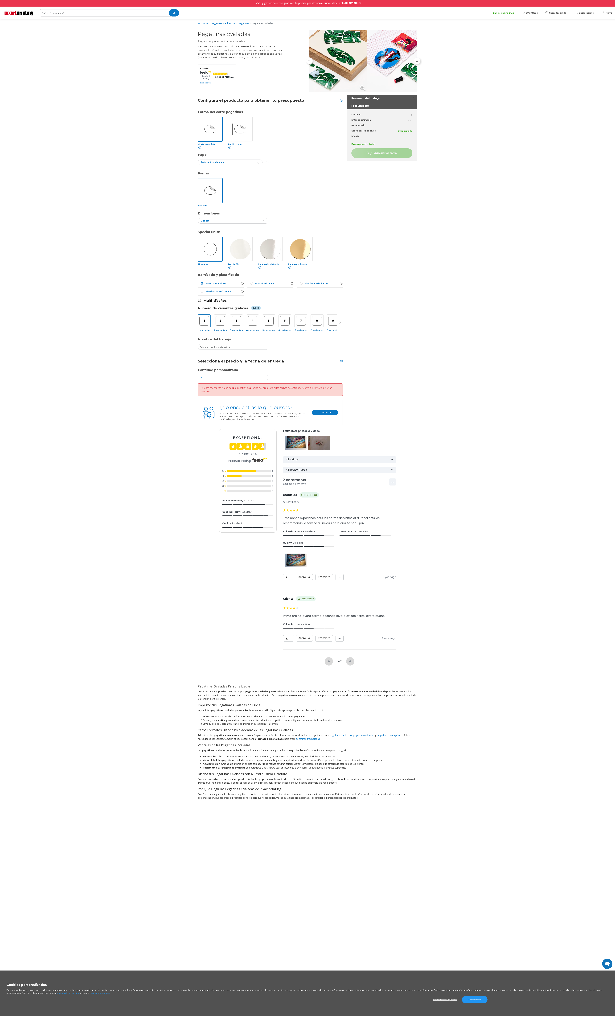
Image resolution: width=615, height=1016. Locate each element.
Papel (203, 155)
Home (205, 23)
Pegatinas (243, 23)
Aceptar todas (474, 999)
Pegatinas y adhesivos (223, 23)
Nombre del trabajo (214, 339)
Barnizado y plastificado (218, 275)
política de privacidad (68, 993)
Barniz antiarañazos (217, 283)
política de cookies (100, 993)
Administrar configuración (445, 999)
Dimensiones (209, 213)
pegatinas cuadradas (341, 735)
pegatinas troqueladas (308, 738)
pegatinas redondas (363, 735)
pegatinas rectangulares (389, 735)
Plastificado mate (264, 283)
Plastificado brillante (316, 283)
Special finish (209, 232)
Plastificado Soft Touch (218, 291)
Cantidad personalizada (218, 370)
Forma (203, 173)
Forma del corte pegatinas (220, 112)
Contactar (325, 412)
